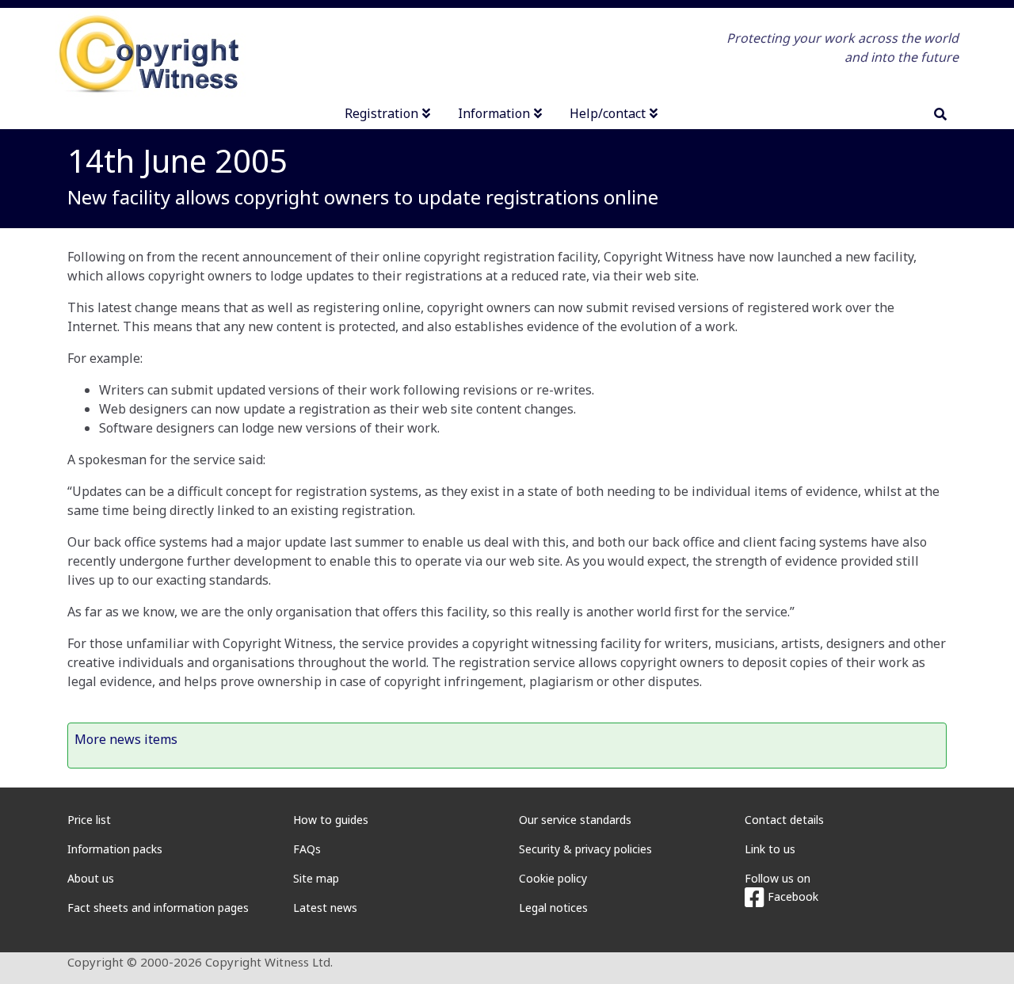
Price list (89, 819)
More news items (125, 739)
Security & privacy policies (585, 848)
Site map (316, 878)
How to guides (330, 819)
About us (90, 878)
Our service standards (575, 819)
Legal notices (553, 907)
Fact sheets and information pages (158, 907)
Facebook (791, 896)
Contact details (784, 819)
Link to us (770, 848)
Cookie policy (553, 878)
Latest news (325, 907)
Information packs (114, 848)
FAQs (307, 848)
